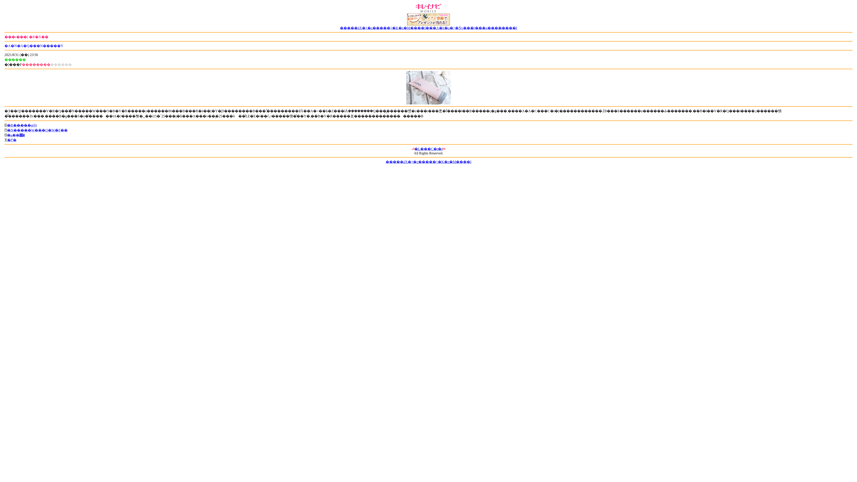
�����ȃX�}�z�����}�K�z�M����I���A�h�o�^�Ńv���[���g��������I (428, 28)
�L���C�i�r (428, 149)
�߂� (12, 140)
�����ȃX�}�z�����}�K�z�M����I (428, 162)
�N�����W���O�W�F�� (37, 130)
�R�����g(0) (22, 125)
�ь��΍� (16, 135)
